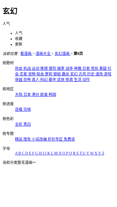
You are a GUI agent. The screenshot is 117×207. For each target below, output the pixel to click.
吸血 (41, 74)
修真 (70, 80)
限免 (27, 139)
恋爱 (24, 74)
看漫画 (26, 54)
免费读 (69, 139)
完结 (27, 109)
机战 (27, 68)
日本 (27, 94)
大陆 (19, 94)
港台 (36, 94)
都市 (53, 80)
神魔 (78, 68)
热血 (19, 68)
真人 (36, 80)
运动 (36, 68)
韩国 (52, 94)
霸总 (66, 74)
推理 (44, 68)
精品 (19, 139)
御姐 (57, 74)
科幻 (44, 80)
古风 (83, 74)
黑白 (27, 124)
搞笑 (61, 68)
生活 (78, 80)
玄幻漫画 (63, 54)
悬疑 (103, 68)
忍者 (86, 68)
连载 (19, 109)
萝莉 (49, 74)
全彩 (19, 124)
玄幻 (74, 74)
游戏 (107, 74)
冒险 (53, 68)
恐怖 (27, 80)
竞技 (95, 68)
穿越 (19, 80)
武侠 (61, 80)
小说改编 (40, 139)
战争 (70, 68)
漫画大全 (43, 54)
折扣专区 (56, 139)
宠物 (32, 74)
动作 (86, 80)
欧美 (44, 94)
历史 (91, 74)
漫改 (99, 74)
